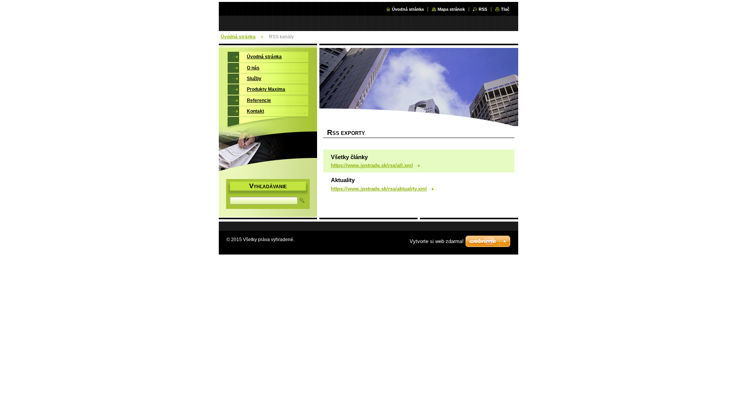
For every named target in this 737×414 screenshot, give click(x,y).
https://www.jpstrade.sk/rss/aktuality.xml (379, 189)
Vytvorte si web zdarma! (437, 241)
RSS (483, 9)
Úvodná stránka (408, 9)
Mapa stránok (451, 9)
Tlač (505, 9)
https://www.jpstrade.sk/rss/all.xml (372, 165)
